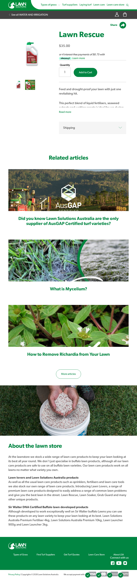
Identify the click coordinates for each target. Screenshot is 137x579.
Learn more (78, 58)
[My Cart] (125, 14)
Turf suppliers (70, 4)
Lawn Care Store (96, 555)
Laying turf (85, 4)
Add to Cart (85, 72)
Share (114, 25)
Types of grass (49, 4)
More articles (68, 374)
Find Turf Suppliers (46, 555)
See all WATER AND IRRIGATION (29, 14)
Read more (65, 112)
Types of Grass (20, 555)
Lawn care (99, 4)
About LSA (118, 555)
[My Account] (117, 14)
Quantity (65, 65)
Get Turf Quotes (72, 555)
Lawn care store (115, 4)
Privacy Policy (14, 574)
